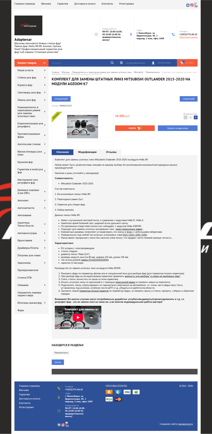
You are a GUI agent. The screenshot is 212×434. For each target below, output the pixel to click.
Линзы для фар (27, 99)
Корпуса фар (25, 84)
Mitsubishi (138, 72)
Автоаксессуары (27, 233)
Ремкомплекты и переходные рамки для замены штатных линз (29, 111)
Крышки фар (25, 161)
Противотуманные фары (29, 135)
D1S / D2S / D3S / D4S (134, 234)
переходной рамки (125, 282)
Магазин (46, 3)
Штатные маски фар (30, 302)
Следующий (188, 99)
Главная (55, 72)
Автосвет (23, 200)
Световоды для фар (29, 92)
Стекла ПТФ (25, 277)
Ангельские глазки (29, 144)
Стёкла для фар (27, 77)
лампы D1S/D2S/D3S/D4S (95, 260)
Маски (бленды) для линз (30, 153)
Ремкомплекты (153, 72)
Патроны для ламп (29, 255)
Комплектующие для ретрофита (30, 125)
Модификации (87, 152)
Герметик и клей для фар (30, 171)
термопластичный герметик (94, 290)
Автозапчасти (26, 207)
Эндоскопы (24, 262)
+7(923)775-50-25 (188, 34)
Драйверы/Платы (28, 247)
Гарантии (62, 3)
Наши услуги (25, 70)
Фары (21, 310)
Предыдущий (61, 99)
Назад (58, 362)
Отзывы (111, 152)
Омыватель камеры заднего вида (29, 294)
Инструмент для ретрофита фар (28, 181)
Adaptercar (23, 39)
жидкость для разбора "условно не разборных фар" (152, 276)
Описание (62, 152)
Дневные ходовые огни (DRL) (28, 191)
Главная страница (24, 3)
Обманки (23, 285)
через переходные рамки (128, 229)
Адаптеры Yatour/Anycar (26, 224)
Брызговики (25, 240)
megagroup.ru (185, 423)
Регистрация (126, 3)
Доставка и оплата (84, 3)
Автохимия (24, 215)
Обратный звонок (188, 37)
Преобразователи (28, 270)
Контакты (107, 3)
